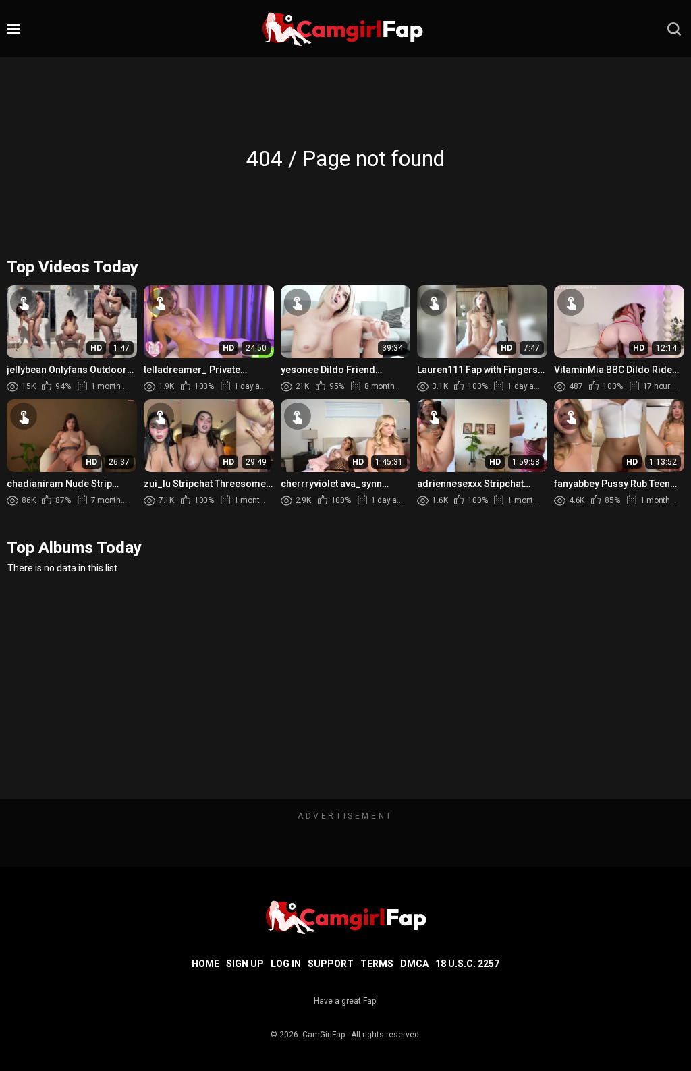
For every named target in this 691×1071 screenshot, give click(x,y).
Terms (376, 963)
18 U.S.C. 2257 (467, 963)
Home (205, 963)
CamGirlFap (323, 1034)
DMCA (414, 963)
